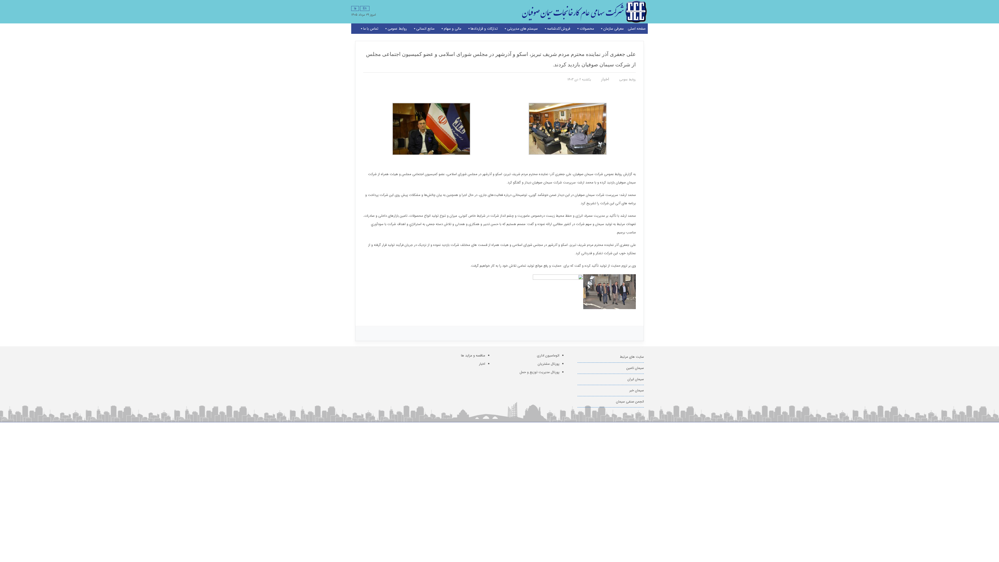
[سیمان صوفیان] (583, 11)
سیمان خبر (636, 390)
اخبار (605, 79)
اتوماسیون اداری (548, 355)
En (365, 8)
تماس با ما (370, 28)
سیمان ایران (635, 379)
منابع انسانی (425, 28)
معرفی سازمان (613, 28)
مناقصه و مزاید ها (473, 355)
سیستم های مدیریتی (522, 28)
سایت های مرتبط (632, 357)
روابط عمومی (397, 28)
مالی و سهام (452, 28)
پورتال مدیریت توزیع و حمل (539, 372)
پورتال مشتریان (548, 364)
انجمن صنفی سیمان (630, 401)
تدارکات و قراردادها (484, 28)
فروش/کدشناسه (558, 28)
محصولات (587, 28)
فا (355, 8)
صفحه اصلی (637, 28)
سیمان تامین (635, 368)
